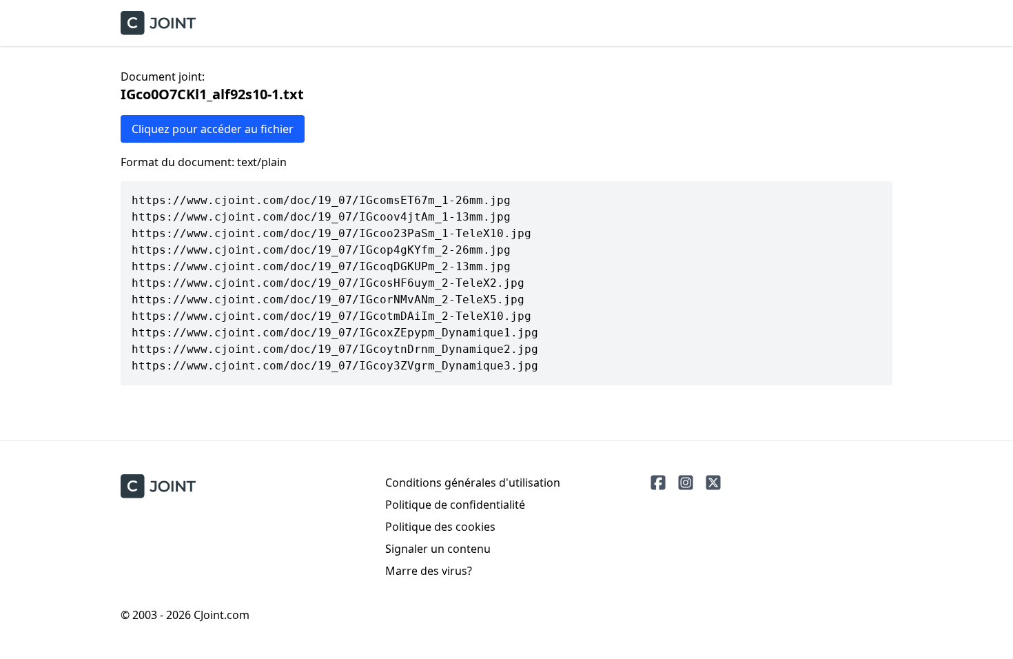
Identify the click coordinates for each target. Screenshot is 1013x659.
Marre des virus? (428, 570)
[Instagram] (685, 482)
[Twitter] (713, 482)
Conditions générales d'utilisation (472, 482)
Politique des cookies (440, 526)
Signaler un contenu (438, 548)
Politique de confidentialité (455, 504)
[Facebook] (658, 482)
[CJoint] (158, 486)
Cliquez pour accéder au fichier (213, 128)
